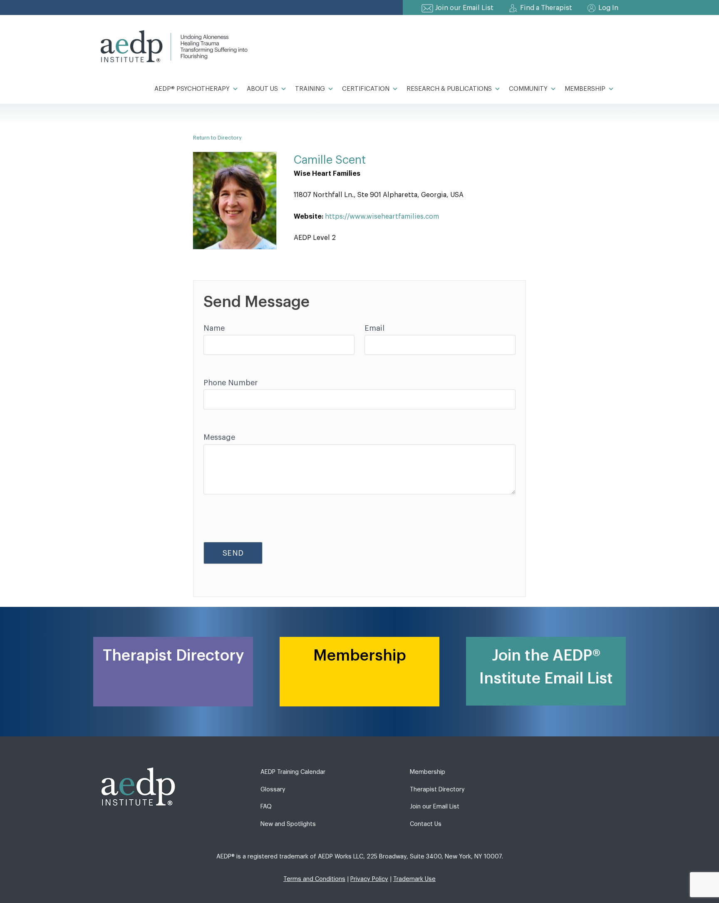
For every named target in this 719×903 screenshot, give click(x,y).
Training (310, 89)
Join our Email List (464, 8)
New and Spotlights (288, 824)
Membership (585, 89)
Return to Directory (217, 137)
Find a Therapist (546, 8)
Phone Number (230, 383)
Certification (365, 89)
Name (214, 328)
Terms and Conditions (314, 879)
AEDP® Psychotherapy (192, 89)
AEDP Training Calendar (292, 772)
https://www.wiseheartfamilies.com (382, 216)
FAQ (266, 806)
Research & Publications (449, 89)
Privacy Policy (369, 879)
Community (528, 89)
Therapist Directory (437, 789)
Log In (608, 8)
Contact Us (425, 824)
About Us (262, 89)
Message (219, 437)
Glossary (272, 789)
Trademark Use (414, 879)
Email (374, 328)
